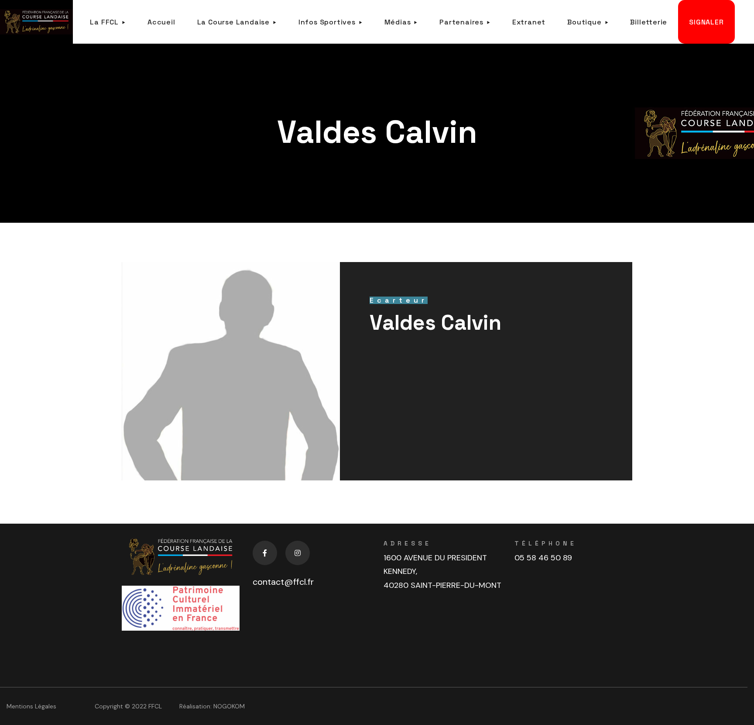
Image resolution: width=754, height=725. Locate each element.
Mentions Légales (31, 706)
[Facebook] (265, 553)
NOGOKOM (229, 706)
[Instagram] (297, 553)
